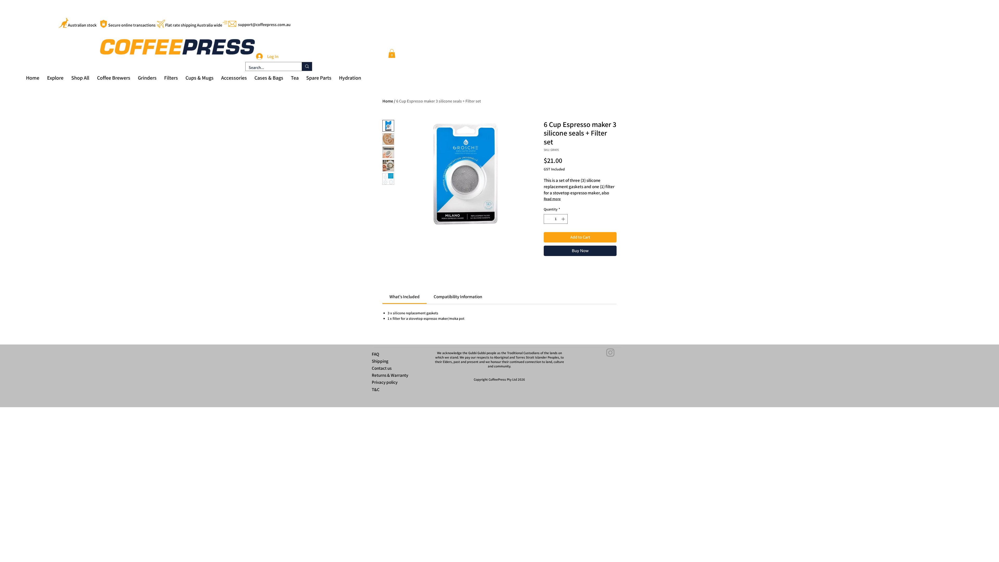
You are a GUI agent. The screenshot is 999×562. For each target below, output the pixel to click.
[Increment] (563, 218)
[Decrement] (548, 218)
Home (387, 101)
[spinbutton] (555, 218)
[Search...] (307, 66)
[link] (404, 296)
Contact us (382, 368)
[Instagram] (610, 352)
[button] (391, 53)
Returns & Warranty (390, 375)
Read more (552, 198)
